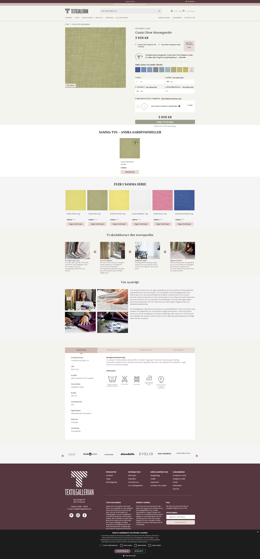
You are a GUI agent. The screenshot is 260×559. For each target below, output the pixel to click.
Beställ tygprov (189, 43)
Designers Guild (142, 28)
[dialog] (130, 544)
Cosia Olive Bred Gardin (127, 163)
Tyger (108, 479)
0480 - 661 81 (82, 507)
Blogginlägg (155, 475)
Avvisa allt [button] (139, 551)
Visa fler (176, 489)
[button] (130, 556)
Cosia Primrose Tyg (117, 214)
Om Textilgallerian (135, 485)
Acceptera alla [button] (122, 551)
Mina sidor (178, 11)
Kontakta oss (133, 482)
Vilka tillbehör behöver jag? (171, 99)
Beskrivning (81, 350)
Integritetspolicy (153, 542)
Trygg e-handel (130, 1)
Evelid (175, 482)
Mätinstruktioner (113, 350)
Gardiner (109, 475)
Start (67, 24)
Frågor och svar (146, 350)
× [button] (257, 532)
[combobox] (131, 11)
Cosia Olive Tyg (94, 214)
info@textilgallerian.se (82, 509)
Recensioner (178, 350)
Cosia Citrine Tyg (73, 214)
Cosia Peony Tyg (160, 214)
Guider (153, 479)
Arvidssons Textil (179, 475)
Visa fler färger (191, 69)
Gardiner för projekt (159, 485)
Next (194, 200)
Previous (66, 203)
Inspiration (155, 482)
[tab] (81, 350)
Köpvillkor (132, 479)
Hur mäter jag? (178, 78)
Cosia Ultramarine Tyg (184, 214)
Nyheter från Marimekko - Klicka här (130, 4)
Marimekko (177, 485)
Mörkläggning (111, 482)
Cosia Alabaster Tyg (140, 214)
